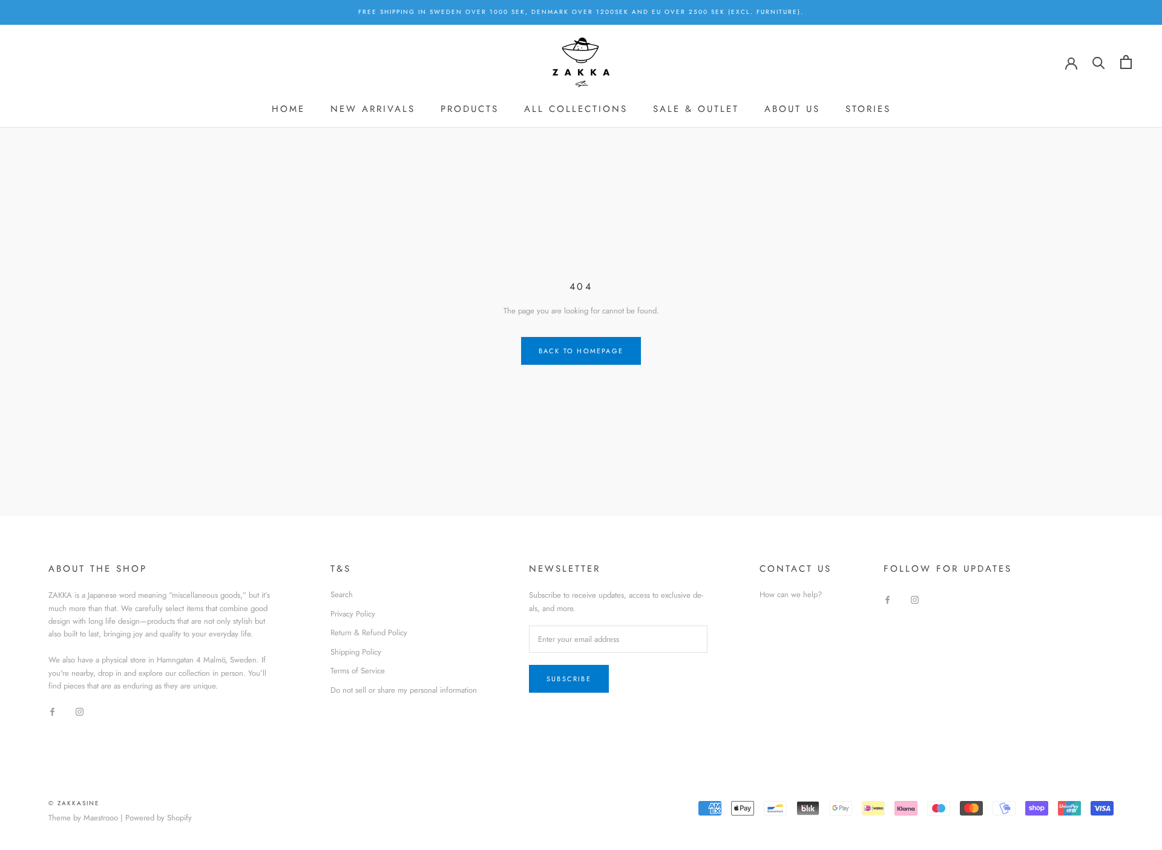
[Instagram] (80, 711)
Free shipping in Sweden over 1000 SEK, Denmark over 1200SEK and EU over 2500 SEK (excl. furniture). (581, 11)
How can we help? (791, 594)
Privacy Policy (352, 614)
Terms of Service (357, 670)
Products (470, 109)
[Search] (1098, 62)
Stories (868, 109)
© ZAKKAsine (74, 803)
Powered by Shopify (158, 817)
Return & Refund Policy (368, 632)
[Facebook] (52, 711)
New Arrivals (372, 109)
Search (341, 594)
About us (792, 109)
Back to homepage (581, 351)
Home (288, 109)
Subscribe (569, 679)
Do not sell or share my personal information (403, 690)
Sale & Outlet (696, 109)
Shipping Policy (355, 652)
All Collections (576, 109)
